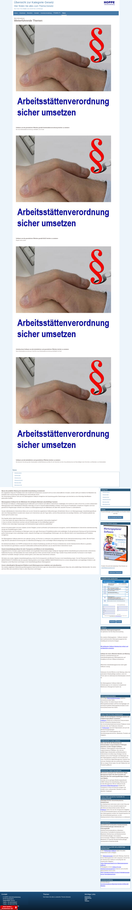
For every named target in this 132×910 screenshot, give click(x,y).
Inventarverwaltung (46, 13)
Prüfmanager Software (110, 850)
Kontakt (36, 13)
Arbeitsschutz (18, 478)
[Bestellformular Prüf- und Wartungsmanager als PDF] (115, 617)
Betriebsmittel (18, 482)
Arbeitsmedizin (18, 473)
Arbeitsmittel (17, 475)
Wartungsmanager (108, 856)
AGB (86, 899)
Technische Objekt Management (109, 785)
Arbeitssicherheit (19, 480)
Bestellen (29, 13)
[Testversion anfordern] (9, 907)
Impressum (88, 896)
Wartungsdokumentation (113, 698)
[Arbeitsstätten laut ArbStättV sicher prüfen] (63, 124)
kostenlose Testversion (115, 572)
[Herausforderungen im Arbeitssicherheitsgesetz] (63, 346)
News (64, 13)
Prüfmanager (105, 727)
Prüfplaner (103, 720)
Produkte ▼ (57, 13)
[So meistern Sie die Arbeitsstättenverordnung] (63, 457)
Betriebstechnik (18, 485)
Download (22, 13)
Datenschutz (88, 898)
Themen (87, 901)
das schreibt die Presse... (115, 517)
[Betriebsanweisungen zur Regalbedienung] (63, 235)
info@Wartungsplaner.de (108, 568)
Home (16, 13)
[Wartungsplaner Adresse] (15, 904)
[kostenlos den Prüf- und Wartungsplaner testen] (115, 562)
